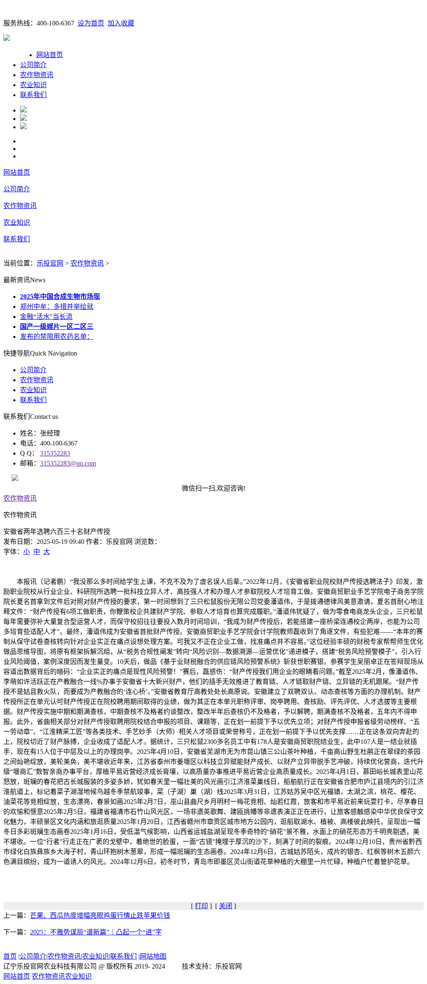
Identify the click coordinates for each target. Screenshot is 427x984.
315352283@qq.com (68, 463)
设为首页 (91, 23)
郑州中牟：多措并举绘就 (56, 306)
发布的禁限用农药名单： (56, 336)
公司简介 (33, 64)
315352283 (55, 453)
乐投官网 (50, 263)
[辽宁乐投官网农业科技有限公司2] (23, 118)
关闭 (225, 905)
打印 (201, 905)
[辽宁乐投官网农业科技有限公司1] (23, 110)
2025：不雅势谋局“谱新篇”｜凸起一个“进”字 (96, 932)
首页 (10, 956)
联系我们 (33, 94)
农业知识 (33, 84)
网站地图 (153, 956)
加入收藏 (121, 23)
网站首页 (49, 54)
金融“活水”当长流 (46, 316)
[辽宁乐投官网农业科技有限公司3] (23, 126)
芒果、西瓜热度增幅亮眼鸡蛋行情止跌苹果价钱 (100, 915)
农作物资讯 (36, 74)
